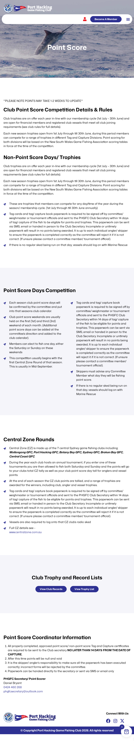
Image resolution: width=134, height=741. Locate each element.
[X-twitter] (122, 721)
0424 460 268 (12, 687)
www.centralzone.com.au (25, 532)
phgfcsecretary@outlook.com (23, 691)
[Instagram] (115, 721)
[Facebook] (108, 721)
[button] (128, 19)
